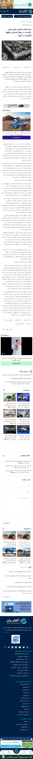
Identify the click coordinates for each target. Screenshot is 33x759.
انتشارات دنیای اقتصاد (22, 673)
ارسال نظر (6, 523)
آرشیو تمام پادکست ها (23, 714)
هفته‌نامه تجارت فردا (22, 670)
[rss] (5, 647)
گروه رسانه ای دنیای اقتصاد (21, 654)
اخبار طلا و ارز (25, 690)
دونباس (28, 323)
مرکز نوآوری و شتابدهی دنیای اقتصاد (19, 676)
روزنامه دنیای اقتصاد (22, 656)
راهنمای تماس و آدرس (22, 724)
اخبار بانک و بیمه (24, 701)
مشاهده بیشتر (6, 597)
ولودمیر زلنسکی (20, 323)
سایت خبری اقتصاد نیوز (22, 659)
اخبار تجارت (26, 692)
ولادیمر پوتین (27, 320)
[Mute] (5, 354)
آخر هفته (26, 709)
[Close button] (32, 739)
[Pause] (2, 354)
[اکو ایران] (25, 11)
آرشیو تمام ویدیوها (24, 712)
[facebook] (12, 647)
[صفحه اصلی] (16, 751)
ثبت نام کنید (11, 746)
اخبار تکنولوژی (25, 706)
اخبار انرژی (26, 695)
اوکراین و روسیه (8, 320)
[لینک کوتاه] (11, 330)
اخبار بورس (26, 687)
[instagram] (27, 647)
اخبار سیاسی (24, 21)
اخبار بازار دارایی (25, 698)
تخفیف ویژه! (16, 363)
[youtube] (20, 647)
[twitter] (24, 647)
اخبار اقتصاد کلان (24, 684)
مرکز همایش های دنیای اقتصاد (20, 665)
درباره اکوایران (24, 727)
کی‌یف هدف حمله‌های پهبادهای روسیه (20, 378)
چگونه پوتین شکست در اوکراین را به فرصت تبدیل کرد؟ (16, 375)
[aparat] (9, 647)
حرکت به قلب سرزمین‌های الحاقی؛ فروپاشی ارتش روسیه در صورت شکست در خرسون (17, 382)
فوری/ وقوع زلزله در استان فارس (23, 582)
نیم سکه (29, 16)
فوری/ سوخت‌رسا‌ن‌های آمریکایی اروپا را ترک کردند (19, 586)
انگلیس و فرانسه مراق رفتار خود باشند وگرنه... (19, 571)
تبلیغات (26, 721)
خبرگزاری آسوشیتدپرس (19, 144)
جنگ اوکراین (18, 320)
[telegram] (16, 647)
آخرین (29, 567)
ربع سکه (13, 16)
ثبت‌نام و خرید (16, 137)
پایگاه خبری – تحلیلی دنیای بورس (19, 667)
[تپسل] (3, 110)
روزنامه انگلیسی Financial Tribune (19, 662)
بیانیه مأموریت (24, 730)
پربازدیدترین (23, 567)
